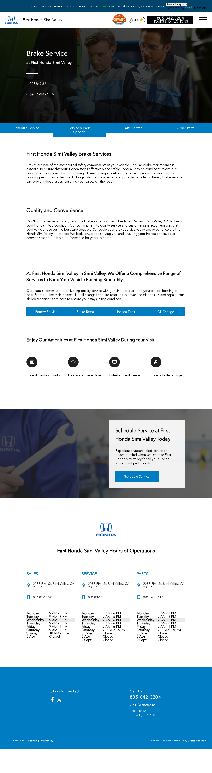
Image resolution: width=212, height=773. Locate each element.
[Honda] (11, 20)
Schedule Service (26, 128)
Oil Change (165, 312)
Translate (200, 8)
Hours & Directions (170, 21)
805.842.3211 (65, 7)
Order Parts (185, 128)
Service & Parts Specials (79, 130)
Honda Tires (126, 312)
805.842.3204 (41, 7)
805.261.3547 (89, 7)
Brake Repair (86, 312)
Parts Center (132, 128)
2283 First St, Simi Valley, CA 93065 (144, 6)
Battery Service (46, 312)
